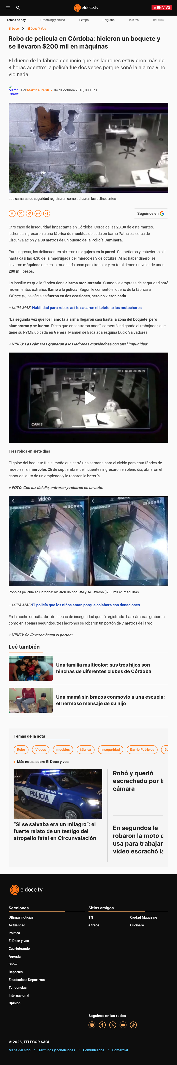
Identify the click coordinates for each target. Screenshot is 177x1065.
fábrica (85, 750)
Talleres (133, 20)
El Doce (14, 28)
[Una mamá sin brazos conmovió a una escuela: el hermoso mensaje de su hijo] (31, 700)
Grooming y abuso (52, 20)
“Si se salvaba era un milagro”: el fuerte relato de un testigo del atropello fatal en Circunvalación (55, 831)
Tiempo (84, 20)
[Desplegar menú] (8, 7)
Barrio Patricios (142, 750)
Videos (40, 750)
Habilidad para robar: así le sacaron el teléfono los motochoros (87, 307)
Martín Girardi (38, 90)
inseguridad (110, 750)
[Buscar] (18, 7)
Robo (21, 750)
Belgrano (109, 20)
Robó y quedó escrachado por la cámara (140, 780)
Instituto (158, 20)
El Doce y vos (36, 28)
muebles (63, 750)
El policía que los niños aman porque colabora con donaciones (86, 605)
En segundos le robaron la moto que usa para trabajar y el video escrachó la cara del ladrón (144, 843)
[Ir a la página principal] (86, 8)
